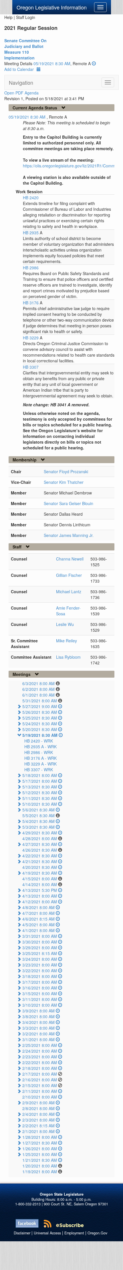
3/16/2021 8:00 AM (39, 988)
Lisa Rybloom (68, 657)
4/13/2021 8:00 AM (39, 896)
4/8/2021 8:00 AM (38, 907)
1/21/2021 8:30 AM (39, 1160)
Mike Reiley (66, 640)
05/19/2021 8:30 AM (51, 63)
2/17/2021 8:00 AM (39, 1074)
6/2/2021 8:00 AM (38, 689)
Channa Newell (70, 559)
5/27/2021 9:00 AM (39, 706)
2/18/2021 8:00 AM (39, 1068)
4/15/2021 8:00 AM (39, 879)
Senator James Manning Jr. (69, 535)
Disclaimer (22, 1233)
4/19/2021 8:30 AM (39, 873)
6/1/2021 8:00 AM (38, 695)
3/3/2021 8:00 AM (38, 1028)
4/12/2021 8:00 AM (39, 901)
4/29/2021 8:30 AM (39, 833)
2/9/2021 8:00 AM (38, 1102)
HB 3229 (31, 338)
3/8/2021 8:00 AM (38, 1016)
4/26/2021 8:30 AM (39, 850)
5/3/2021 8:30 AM (38, 827)
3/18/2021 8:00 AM (39, 976)
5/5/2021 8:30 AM (38, 815)
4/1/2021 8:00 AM (38, 930)
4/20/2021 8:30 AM (39, 867)
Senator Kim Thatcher (64, 482)
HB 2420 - (38, 741)
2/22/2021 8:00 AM (39, 1062)
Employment (74, 1233)
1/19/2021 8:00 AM (39, 1171)
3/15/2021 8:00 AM (39, 993)
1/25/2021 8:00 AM (39, 1154)
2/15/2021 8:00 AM (39, 1085)
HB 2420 (31, 197)
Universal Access (47, 1233)
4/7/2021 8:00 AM (38, 913)
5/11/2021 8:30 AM (39, 798)
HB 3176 (31, 303)
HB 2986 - (38, 752)
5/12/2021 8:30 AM (39, 792)
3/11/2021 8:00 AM (39, 999)
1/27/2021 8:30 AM (39, 1143)
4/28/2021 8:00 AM (39, 838)
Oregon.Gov (97, 1233)
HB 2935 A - (40, 746)
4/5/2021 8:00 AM (38, 924)
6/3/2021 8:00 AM (38, 683)
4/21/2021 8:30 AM (39, 861)
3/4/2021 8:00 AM (38, 1022)
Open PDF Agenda (21, 93)
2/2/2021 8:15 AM (38, 1125)
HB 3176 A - (40, 758)
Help (8, 17)
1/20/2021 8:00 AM (39, 1166)
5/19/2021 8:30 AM (39, 735)
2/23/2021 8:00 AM (39, 1057)
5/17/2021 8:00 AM (39, 781)
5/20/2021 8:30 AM (39, 729)
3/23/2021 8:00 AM (39, 965)
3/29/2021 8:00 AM (39, 947)
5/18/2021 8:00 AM (39, 775)
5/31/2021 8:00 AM (39, 700)
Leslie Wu (65, 624)
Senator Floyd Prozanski (66, 471)
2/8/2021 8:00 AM (38, 1108)
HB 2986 (31, 267)
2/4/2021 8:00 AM (38, 1114)
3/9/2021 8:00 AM (38, 1011)
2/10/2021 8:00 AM (39, 1097)
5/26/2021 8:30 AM (39, 712)
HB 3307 (31, 367)
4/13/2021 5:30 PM (39, 890)
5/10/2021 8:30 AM (39, 804)
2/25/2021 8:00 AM (39, 1045)
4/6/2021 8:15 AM (38, 919)
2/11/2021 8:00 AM (39, 1091)
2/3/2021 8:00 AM (38, 1120)
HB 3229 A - (40, 764)
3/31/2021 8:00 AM (39, 936)
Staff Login (25, 17)
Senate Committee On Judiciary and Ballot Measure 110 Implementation (25, 49)
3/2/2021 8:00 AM (38, 1034)
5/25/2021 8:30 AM (39, 718)
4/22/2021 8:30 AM (39, 856)
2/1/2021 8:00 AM (38, 1131)
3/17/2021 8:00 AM (39, 982)
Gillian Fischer (69, 575)
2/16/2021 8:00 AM (39, 1080)
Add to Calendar (19, 69)
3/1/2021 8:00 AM (38, 1039)
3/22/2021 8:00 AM (39, 970)
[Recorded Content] (94, 63)
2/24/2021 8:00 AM (39, 1051)
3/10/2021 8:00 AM (39, 1005)
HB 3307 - (38, 769)
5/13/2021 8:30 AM (39, 787)
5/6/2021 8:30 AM (38, 810)
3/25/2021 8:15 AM (39, 953)
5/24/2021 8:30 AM (39, 723)
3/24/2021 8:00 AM (39, 959)
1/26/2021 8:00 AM (39, 1148)
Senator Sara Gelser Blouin (68, 503)
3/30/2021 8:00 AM (39, 942)
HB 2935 (31, 232)
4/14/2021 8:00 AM (39, 884)
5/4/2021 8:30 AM (38, 821)
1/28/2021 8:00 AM (39, 1137)
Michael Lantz (68, 591)
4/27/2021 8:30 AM (39, 844)
